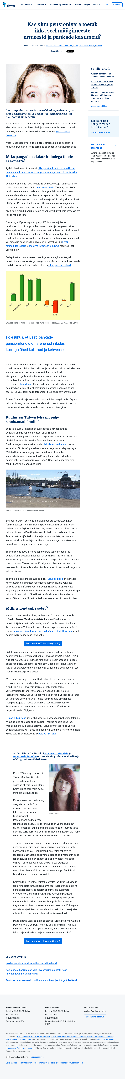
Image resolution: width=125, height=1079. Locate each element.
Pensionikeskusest (105, 1039)
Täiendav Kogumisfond (59, 5)
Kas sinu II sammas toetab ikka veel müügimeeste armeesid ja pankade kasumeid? (103, 96)
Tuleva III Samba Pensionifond (99, 1036)
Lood (75, 45)
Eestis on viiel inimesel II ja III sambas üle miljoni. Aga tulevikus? (41, 980)
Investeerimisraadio (24, 756)
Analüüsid (50, 45)
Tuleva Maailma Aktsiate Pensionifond (33, 1036)
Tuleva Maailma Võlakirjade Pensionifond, (68, 1036)
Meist (95, 5)
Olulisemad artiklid (86, 45)
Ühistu (77, 5)
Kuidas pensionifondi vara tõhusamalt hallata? (31, 963)
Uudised (98, 45)
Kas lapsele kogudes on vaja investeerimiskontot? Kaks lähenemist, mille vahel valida (36, 972)
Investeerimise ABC (64, 45)
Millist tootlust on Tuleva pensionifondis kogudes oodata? (102, 84)
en (107, 5)
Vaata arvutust (99, 132)
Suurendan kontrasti (19, 1057)
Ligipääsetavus (37, 1057)
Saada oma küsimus (95, 1017)
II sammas (25, 5)
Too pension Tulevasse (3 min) (43, 643)
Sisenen (116, 5)
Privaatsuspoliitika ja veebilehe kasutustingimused (61, 1063)
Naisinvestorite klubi (56, 753)
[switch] (8, 1057)
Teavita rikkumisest (28, 1063)
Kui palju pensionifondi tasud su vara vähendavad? (103, 75)
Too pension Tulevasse (98, 146)
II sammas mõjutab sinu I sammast (21, 1048)
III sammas (39, 5)
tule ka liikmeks (47, 733)
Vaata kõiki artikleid (99, 106)
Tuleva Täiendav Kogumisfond (18, 1039)
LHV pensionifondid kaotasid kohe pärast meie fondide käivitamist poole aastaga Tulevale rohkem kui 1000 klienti (41, 172)
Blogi (86, 5)
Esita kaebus (11, 1063)
